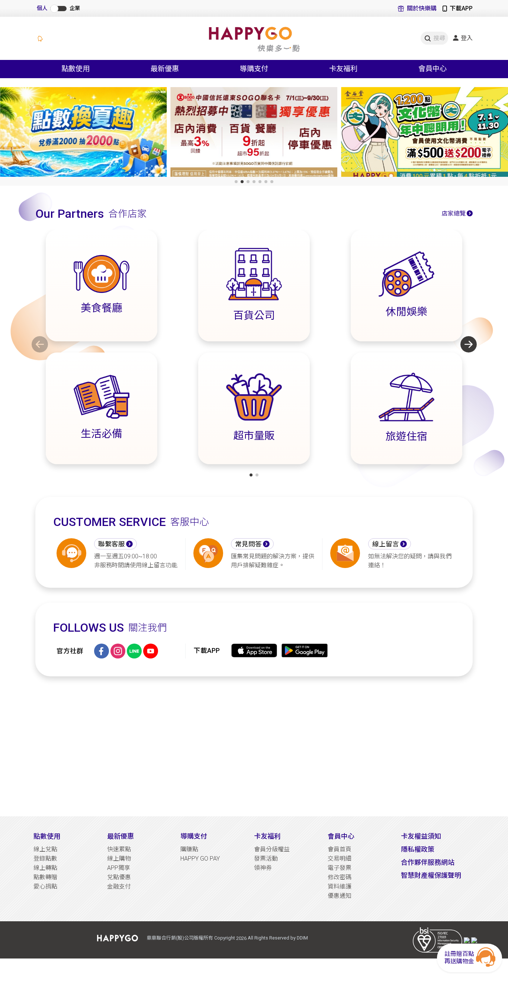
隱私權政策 (417, 849)
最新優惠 (120, 836)
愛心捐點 (45, 886)
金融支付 (119, 886)
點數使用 (46, 836)
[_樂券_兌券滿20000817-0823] (83, 133)
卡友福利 (267, 836)
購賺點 (189, 849)
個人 (42, 8)
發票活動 (266, 858)
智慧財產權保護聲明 (431, 875)
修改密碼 (339, 877)
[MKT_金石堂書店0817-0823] (424, 133)
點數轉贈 (45, 877)
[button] (236, 181)
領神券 (263, 867)
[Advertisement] (254, 746)
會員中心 (341, 836)
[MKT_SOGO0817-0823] (254, 133)
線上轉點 (45, 867)
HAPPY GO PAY (200, 858)
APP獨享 (118, 867)
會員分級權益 (272, 849)
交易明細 (339, 858)
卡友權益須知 (421, 836)
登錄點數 (45, 858)
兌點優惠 (119, 877)
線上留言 (385, 544)
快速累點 (119, 849)
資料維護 (339, 886)
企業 (75, 8)
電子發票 (339, 867)
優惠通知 (339, 895)
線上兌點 (45, 849)
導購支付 (193, 836)
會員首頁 (339, 849)
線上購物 (119, 858)
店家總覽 (454, 213)
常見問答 (248, 544)
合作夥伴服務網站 (427, 862)
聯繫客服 (111, 544)
